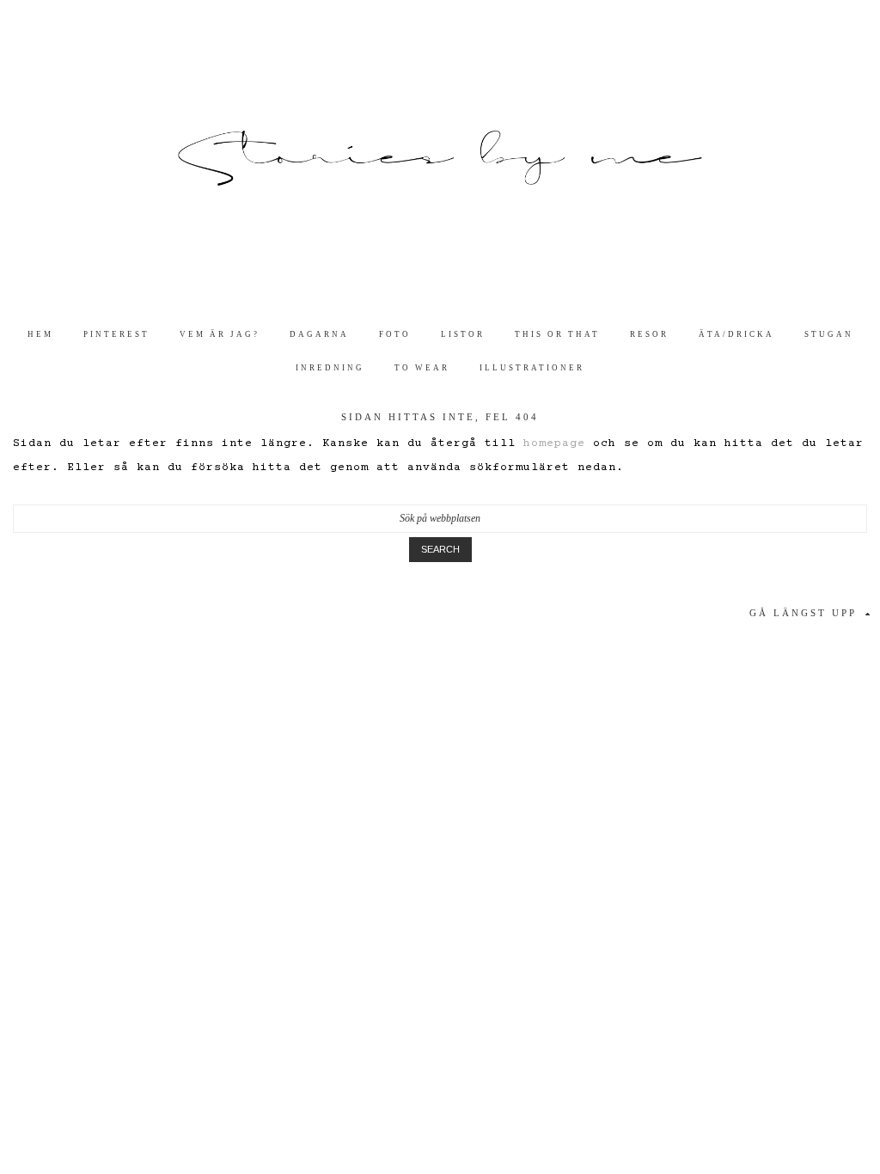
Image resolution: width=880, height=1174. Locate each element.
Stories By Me (440, 159)
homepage (554, 443)
